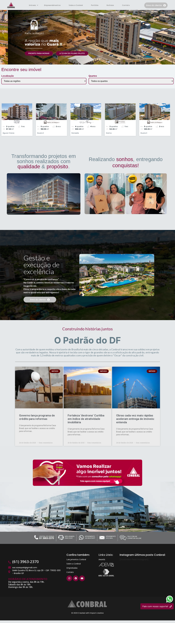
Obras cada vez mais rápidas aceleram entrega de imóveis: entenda (135, 419)
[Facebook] (76, 578)
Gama (109, 133)
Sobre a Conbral (76, 5)
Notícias (110, 5)
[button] (3, 32)
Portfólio (95, 5)
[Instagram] (69, 578)
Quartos (93, 76)
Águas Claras (8, 133)
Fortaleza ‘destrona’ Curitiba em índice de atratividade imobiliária (86, 419)
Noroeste (75, 133)
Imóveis (32, 5)
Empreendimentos (52, 5)
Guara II (40, 133)
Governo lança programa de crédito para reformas (37, 417)
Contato (126, 5)
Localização (7, 76)
